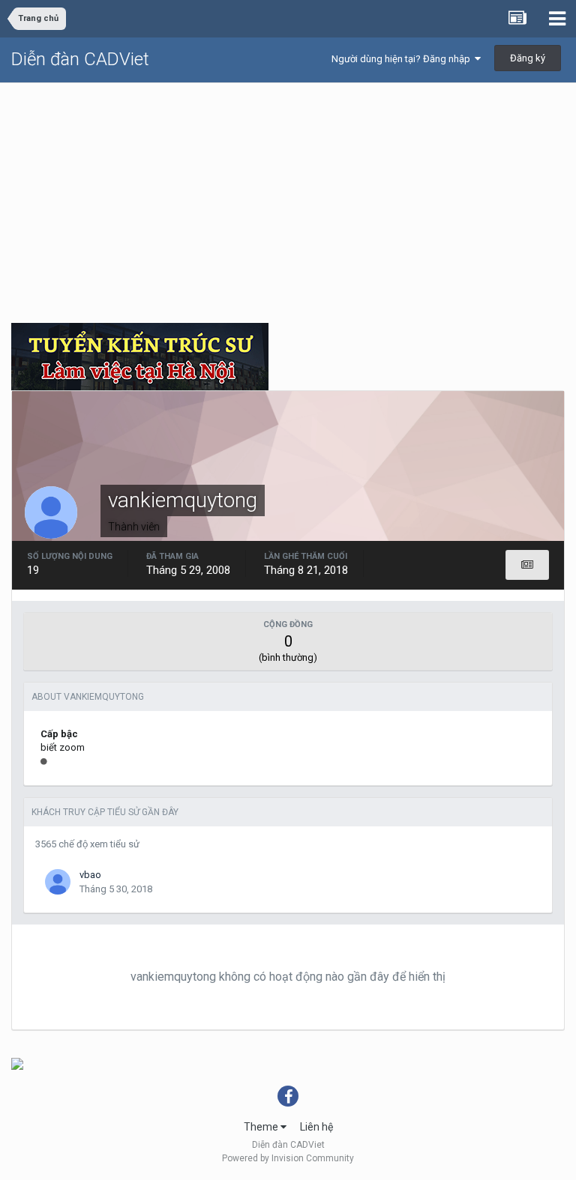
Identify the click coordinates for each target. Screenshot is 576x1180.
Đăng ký (527, 58)
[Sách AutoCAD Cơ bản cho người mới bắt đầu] (17, 1063)
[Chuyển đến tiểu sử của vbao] (57, 882)
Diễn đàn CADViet (80, 59)
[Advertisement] (288, 195)
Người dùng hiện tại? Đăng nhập (403, 58)
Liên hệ (316, 1127)
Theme (262, 1127)
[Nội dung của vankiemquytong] (527, 565)
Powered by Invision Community (288, 1158)
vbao (90, 874)
